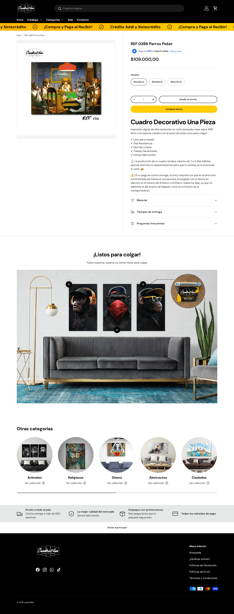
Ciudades (199, 477)
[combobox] (119, 8)
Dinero (117, 477)
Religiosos (76, 477)
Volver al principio (117, 527)
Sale (70, 19)
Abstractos (158, 477)
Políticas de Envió (199, 571)
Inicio (20, 19)
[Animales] (35, 455)
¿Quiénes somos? (199, 559)
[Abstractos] (158, 455)
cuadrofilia (29, 602)
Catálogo (32, 19)
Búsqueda (195, 552)
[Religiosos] (76, 455)
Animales (35, 477)
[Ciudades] (199, 455)
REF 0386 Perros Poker (35, 35)
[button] (215, 8)
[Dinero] (117, 455)
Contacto (83, 19)
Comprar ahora (174, 109)
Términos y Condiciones (203, 578)
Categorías (53, 19)
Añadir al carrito (188, 99)
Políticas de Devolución (202, 565)
